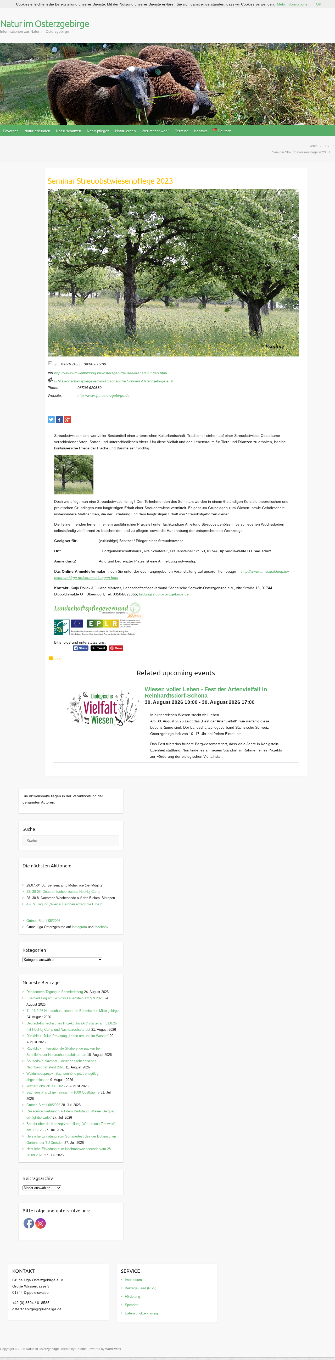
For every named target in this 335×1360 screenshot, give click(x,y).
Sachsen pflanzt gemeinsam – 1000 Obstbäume (62, 1092)
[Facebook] (59, 419)
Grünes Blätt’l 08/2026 (43, 921)
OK (318, 4)
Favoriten (11, 131)
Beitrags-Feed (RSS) (140, 1288)
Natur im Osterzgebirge (44, 23)
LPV (58, 659)
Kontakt (200, 131)
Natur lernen (125, 131)
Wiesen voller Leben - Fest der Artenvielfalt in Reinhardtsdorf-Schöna (206, 692)
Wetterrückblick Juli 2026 (45, 1086)
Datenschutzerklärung (141, 1313)
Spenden (131, 1305)
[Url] (50, 371)
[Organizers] (50, 379)
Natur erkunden (37, 131)
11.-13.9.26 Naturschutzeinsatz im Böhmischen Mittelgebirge (72, 1011)
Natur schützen (68, 131)
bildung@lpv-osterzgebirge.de (164, 594)
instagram (79, 927)
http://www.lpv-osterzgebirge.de (103, 395)
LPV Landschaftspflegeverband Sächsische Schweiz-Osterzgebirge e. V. (114, 381)
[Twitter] (51, 419)
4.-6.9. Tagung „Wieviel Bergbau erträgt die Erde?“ (64, 904)
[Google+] (67, 419)
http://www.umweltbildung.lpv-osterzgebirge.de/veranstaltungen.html (110, 373)
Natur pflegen (98, 131)
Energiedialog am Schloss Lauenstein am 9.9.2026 (64, 998)
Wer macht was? (155, 131)
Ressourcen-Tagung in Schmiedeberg (54, 992)
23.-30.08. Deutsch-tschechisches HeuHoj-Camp (63, 892)
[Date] (50, 362)
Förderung (132, 1296)
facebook (101, 927)
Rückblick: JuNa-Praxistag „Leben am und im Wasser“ (67, 1036)
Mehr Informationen (293, 4)
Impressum (133, 1280)
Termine (181, 131)
